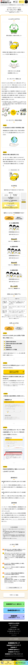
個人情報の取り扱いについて (13, 631)
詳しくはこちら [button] (14, 170)
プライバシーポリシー (13, 633)
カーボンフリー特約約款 (16, 519)
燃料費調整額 (13, 627)
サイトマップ (13, 635)
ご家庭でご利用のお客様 (9, 218)
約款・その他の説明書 (13, 625)
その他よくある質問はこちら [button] (14, 587)
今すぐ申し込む (21, 662)
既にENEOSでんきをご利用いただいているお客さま (18, 328)
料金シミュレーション (7, 662)
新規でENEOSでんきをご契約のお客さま (9, 328)
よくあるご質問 (16, 2)
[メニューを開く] (26, 1)
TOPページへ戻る (14, 595)
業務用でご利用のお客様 (18, 218)
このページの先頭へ (14, 639)
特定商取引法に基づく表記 (13, 629)
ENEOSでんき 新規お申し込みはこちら (13, 372)
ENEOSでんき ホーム (4, 4)
